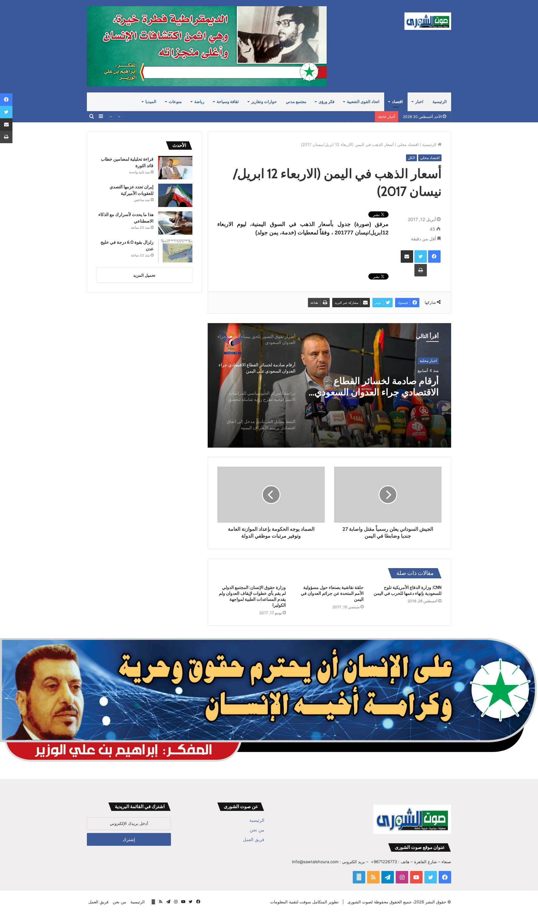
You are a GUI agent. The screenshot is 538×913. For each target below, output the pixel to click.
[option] (329, 385)
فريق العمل (253, 839)
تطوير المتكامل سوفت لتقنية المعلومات (304, 901)
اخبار (419, 101)
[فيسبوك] (434, 256)
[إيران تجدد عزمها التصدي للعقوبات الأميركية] (175, 195)
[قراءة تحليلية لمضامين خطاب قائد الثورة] (175, 167)
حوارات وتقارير (264, 101)
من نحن (257, 829)
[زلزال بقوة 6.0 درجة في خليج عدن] (175, 250)
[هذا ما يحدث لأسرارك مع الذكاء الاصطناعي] (175, 223)
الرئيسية (439, 101)
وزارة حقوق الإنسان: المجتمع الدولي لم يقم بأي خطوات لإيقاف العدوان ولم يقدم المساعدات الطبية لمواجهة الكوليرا (252, 596)
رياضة (199, 101)
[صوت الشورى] (427, 21)
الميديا (150, 101)
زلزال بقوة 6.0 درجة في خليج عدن (342, 116)
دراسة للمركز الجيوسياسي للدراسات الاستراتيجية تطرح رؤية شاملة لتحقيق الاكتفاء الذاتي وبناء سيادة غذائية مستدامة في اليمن (375, 387)
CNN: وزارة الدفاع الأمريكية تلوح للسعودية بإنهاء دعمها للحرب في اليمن (407, 590)
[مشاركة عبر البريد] (407, 256)
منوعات (175, 101)
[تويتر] (420, 256)
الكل (411, 157)
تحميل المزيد (144, 275)
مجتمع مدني (296, 101)
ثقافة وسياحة (228, 101)
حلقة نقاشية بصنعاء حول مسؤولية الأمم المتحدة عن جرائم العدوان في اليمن (332, 593)
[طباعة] (420, 270)
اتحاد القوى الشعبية (363, 101)
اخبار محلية (428, 360)
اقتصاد (397, 101)
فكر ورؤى (326, 101)
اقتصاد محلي (408, 144)
